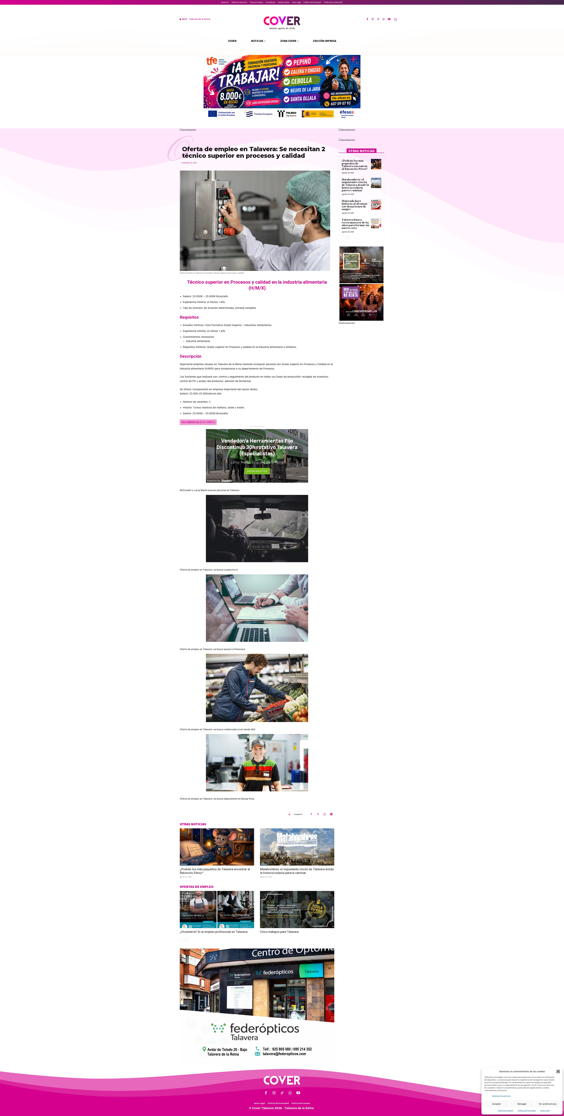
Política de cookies (505, 1110)
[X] (318, 814)
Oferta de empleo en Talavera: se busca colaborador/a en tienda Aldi (217, 729)
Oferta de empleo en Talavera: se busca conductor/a (209, 569)
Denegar (522, 1103)
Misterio (264, 864)
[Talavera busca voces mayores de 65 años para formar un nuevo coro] (376, 223)
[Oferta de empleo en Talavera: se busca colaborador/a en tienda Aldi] (257, 689)
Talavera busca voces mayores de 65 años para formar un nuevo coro (355, 224)
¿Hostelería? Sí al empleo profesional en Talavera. (214, 932)
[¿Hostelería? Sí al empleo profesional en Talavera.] (217, 909)
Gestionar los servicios (501, 1096)
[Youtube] (389, 19)
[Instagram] (373, 19)
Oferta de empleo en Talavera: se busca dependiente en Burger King (217, 798)
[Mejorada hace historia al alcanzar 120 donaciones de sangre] (376, 204)
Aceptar (496, 1103)
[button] (558, 1071)
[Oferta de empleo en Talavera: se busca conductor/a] (257, 530)
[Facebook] (367, 19)
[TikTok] (378, 19)
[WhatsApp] (384, 19)
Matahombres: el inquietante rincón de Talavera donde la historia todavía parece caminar (297, 871)
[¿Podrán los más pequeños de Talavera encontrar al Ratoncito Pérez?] (217, 847)
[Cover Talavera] (282, 1080)
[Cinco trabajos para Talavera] (297, 909)
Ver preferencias (548, 1103)
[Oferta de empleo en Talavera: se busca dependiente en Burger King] (257, 764)
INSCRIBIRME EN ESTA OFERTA (198, 422)
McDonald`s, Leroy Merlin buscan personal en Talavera (209, 490)
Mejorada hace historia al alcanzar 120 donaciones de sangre (355, 205)
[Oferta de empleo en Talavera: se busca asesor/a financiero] (257, 609)
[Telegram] (331, 814)
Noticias (184, 864)
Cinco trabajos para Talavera (279, 932)
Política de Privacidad (527, 1110)
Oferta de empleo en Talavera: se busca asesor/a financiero (212, 649)
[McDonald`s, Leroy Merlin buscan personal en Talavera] (257, 457)
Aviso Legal (545, 1110)
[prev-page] (181, 939)
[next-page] (186, 939)
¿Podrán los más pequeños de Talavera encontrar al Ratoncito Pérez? (355, 165)
